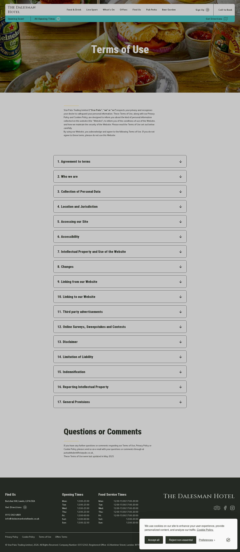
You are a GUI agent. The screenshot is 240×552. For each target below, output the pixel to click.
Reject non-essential (181, 540)
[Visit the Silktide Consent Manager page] (228, 540)
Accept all (154, 540)
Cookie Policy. (205, 530)
